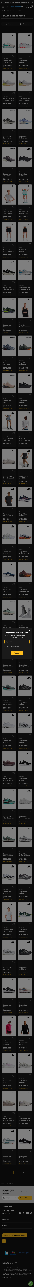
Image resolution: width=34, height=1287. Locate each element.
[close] (29, 630)
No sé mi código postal (11, 646)
